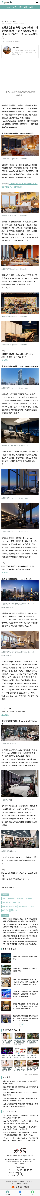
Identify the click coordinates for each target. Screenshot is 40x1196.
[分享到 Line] (32, 1192)
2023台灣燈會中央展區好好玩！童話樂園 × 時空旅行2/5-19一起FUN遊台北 (7, 1056)
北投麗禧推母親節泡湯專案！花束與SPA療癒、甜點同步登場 (20, 1094)
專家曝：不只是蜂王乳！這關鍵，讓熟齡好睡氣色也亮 (7, 1042)
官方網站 (5, 360)
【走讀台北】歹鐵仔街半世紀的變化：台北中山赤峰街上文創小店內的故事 (20, 1116)
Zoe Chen (15, 47)
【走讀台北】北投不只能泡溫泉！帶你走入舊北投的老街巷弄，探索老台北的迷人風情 (20, 1128)
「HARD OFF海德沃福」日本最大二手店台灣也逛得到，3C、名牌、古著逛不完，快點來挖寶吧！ (20, 1139)
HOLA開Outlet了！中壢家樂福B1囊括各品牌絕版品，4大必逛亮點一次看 (19, 1069)
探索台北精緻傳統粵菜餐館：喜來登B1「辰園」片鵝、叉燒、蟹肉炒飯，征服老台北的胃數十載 (32, 1069)
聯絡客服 (30, 1156)
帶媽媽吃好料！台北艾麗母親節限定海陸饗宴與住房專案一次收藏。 (20, 1088)
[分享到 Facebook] (20, 1192)
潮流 (25, 7)
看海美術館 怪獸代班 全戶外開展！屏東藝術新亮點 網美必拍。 (20, 1082)
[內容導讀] (7, 1192)
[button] (22, 1025)
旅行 (14, 7)
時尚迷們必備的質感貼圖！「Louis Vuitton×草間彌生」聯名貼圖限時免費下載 (19, 1056)
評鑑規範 (24, 1156)
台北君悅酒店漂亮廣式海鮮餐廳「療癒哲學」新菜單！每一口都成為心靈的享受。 (20, 1105)
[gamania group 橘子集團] (20, 1187)
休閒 (20, 7)
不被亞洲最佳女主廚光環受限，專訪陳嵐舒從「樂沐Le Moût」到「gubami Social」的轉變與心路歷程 (32, 1056)
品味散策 (7, 21)
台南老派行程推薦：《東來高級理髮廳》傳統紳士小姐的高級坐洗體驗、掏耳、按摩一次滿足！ (20, 1133)
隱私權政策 (16, 1156)
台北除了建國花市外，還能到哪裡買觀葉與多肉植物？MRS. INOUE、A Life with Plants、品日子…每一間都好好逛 (32, 1042)
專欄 (31, 7)
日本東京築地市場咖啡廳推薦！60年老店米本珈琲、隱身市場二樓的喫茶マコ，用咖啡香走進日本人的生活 (20, 943)
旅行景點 (13, 21)
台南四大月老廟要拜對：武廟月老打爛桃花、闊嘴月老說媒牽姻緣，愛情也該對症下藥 (20, 1122)
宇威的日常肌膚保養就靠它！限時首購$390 (7, 1069)
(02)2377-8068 (21, 1159)
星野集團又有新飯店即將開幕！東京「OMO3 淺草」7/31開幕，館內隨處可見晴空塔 (20, 937)
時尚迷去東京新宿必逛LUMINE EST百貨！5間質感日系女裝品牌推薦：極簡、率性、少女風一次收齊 (20, 931)
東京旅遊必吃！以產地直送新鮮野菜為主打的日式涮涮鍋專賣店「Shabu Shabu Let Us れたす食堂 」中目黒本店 (20, 925)
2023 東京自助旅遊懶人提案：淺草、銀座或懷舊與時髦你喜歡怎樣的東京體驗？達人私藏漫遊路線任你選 (20, 920)
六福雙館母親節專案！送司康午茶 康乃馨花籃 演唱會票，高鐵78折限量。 (20, 1099)
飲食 (9, 7)
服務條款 (9, 1156)
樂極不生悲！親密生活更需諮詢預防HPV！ (19, 1042)
